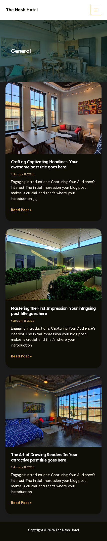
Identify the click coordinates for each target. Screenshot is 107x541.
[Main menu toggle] (96, 10)
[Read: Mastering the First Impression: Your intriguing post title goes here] (53, 264)
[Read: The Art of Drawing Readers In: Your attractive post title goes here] (53, 410)
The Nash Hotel (22, 9)
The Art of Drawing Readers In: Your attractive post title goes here (44, 457)
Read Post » (21, 210)
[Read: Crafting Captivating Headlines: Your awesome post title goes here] (53, 117)
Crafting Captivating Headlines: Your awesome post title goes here (44, 164)
